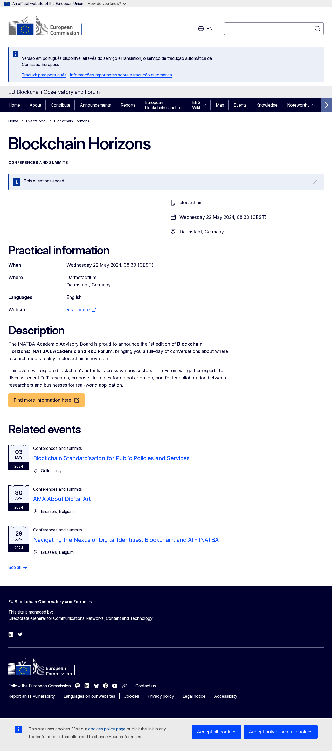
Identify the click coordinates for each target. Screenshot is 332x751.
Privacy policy (161, 696)
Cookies (131, 696)
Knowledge (267, 105)
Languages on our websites (89, 696)
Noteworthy (298, 105)
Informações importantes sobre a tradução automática (121, 74)
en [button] (209, 28)
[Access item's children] (206, 105)
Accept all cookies (216, 731)
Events (240, 105)
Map (220, 105)
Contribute (60, 105)
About (35, 105)
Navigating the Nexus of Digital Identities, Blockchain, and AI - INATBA (126, 539)
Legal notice (194, 696)
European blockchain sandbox (164, 105)
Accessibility (225, 696)
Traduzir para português (44, 74)
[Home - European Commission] (50, 26)
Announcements (95, 105)
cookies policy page (107, 729)
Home (14, 105)
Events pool (36, 121)
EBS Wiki (196, 105)
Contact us (145, 685)
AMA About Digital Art (62, 499)
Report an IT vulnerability (31, 696)
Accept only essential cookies (281, 731)
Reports (128, 105)
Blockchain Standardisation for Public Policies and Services (111, 458)
